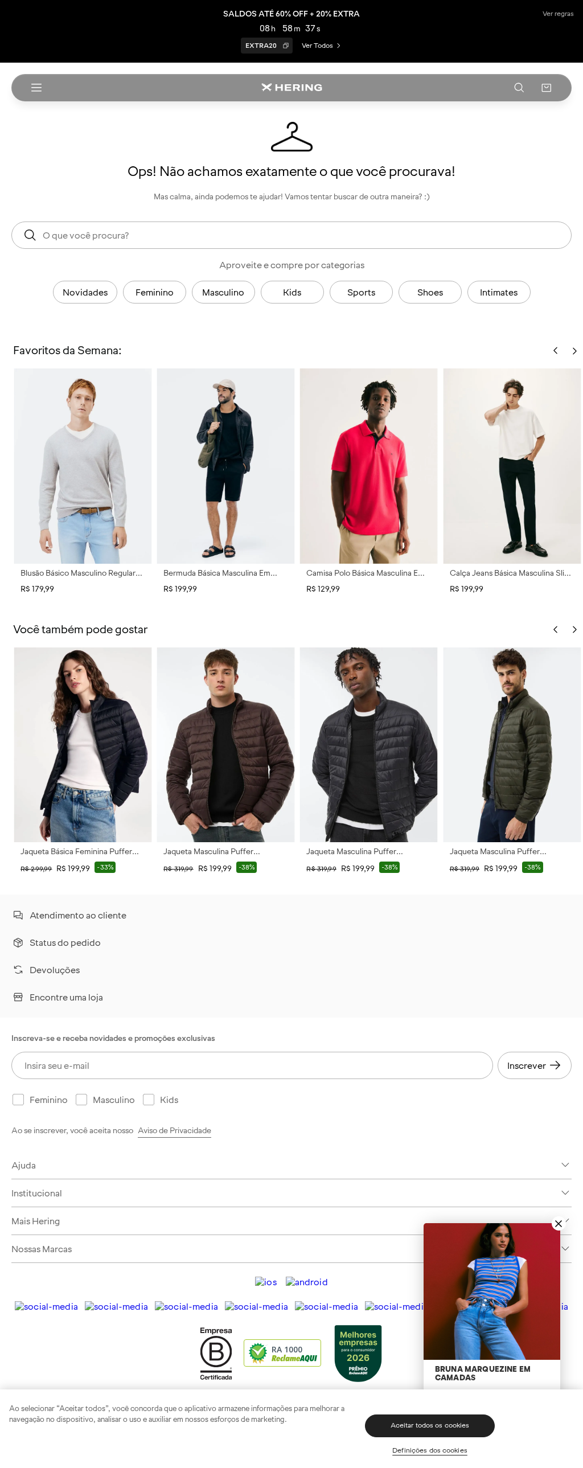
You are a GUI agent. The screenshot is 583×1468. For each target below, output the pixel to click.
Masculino (223, 292)
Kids (292, 292)
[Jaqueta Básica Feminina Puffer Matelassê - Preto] (83, 744)
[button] (546, 88)
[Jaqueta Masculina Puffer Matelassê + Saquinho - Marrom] (226, 744)
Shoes (430, 292)
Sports (361, 292)
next (574, 629)
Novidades (85, 292)
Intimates (499, 292)
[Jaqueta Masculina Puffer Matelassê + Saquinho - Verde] (512, 744)
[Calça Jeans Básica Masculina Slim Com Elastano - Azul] (512, 465)
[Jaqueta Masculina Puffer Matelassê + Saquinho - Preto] (368, 744)
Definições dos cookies (429, 1450)
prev (555, 629)
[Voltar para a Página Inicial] (291, 88)
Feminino (155, 292)
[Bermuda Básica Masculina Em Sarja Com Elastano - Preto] (226, 465)
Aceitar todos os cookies (430, 1425)
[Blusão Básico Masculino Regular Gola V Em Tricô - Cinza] (83, 465)
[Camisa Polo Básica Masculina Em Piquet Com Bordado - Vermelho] (368, 465)
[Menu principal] (36, 88)
